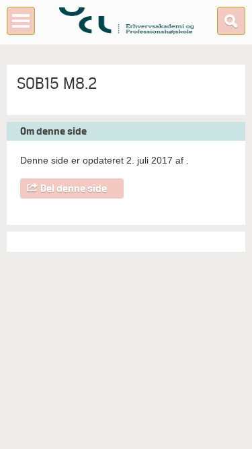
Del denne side (73, 188)
